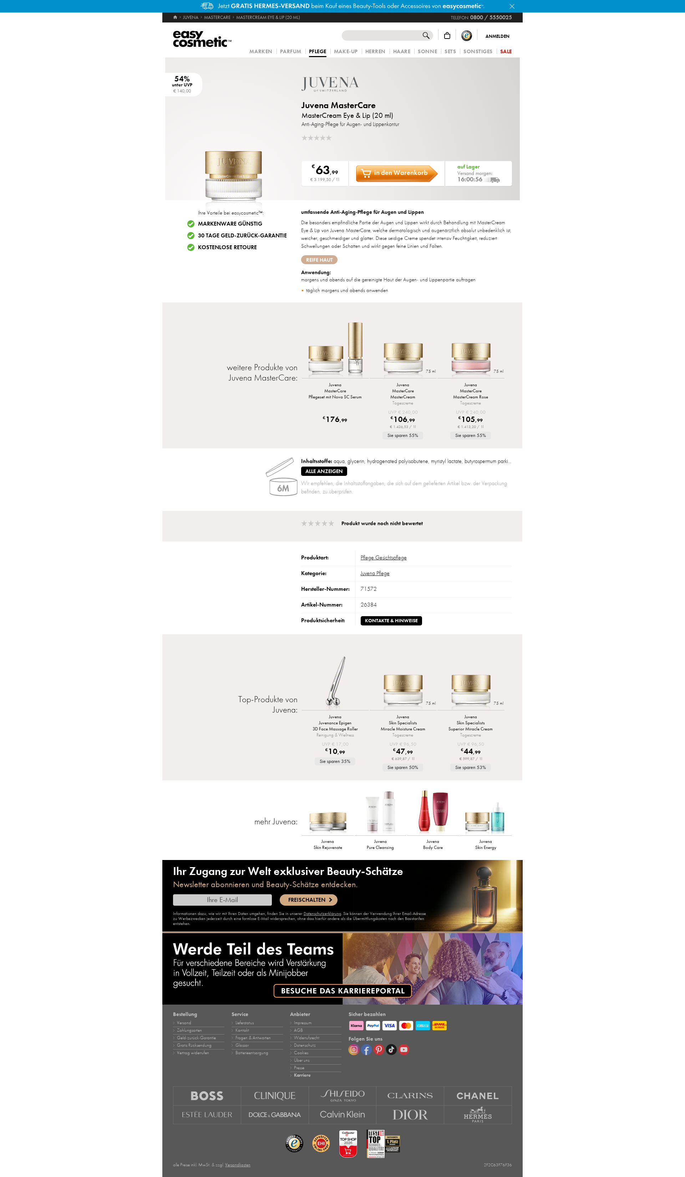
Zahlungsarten (189, 1030)
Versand (184, 1023)
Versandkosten (237, 1165)
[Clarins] (410, 1095)
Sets (450, 51)
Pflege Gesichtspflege (384, 557)
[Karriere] (342, 969)
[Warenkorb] (447, 35)
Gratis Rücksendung (194, 1045)
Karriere (302, 1075)
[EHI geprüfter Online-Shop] (321, 1143)
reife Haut (319, 260)
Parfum (290, 51)
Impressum (302, 1023)
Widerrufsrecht (306, 1038)
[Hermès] (478, 1115)
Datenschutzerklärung (322, 913)
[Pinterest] (379, 1049)
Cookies (301, 1053)
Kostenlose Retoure (227, 247)
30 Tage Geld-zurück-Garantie (242, 235)
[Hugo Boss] (207, 1095)
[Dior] (410, 1115)
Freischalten (306, 900)
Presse (299, 1068)
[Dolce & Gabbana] (275, 1115)
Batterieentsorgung (251, 1053)
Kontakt (242, 1030)
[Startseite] (175, 17)
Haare (402, 51)
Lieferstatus (244, 1023)
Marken (260, 51)
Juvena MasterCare (338, 105)
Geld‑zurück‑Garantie (196, 1038)
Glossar (242, 1045)
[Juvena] (344, 84)
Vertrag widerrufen (193, 1053)
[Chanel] (478, 1095)
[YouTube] (404, 1049)
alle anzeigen (324, 471)
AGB (298, 1030)
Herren (375, 51)
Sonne (427, 51)
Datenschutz (305, 1045)
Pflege (317, 52)
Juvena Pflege (375, 573)
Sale (506, 51)
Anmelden (497, 36)
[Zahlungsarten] (430, 1024)
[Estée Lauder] (207, 1115)
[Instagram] (354, 1049)
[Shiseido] (343, 1095)
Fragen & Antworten (253, 1038)
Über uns (301, 1060)
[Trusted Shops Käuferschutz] (466, 35)
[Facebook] (366, 1049)
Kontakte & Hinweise (391, 621)
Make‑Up (346, 51)
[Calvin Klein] (343, 1115)
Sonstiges (478, 51)
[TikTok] (391, 1049)
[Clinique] (275, 1095)
